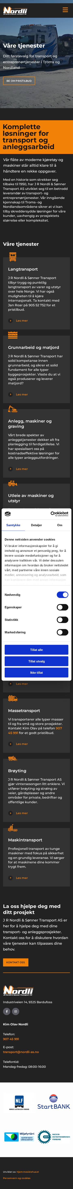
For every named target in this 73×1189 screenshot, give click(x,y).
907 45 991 (11, 1039)
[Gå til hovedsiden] (15, 10)
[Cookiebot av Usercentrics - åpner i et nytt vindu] (51, 514)
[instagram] (15, 1011)
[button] (50, 10)
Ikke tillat (36, 672)
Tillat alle (36, 649)
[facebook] (6, 1011)
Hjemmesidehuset (28, 1171)
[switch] (62, 607)
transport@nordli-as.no (21, 1052)
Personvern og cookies (17, 1178)
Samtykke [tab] (13, 525)
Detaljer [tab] (36, 525)
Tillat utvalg (36, 661)
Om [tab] (59, 525)
